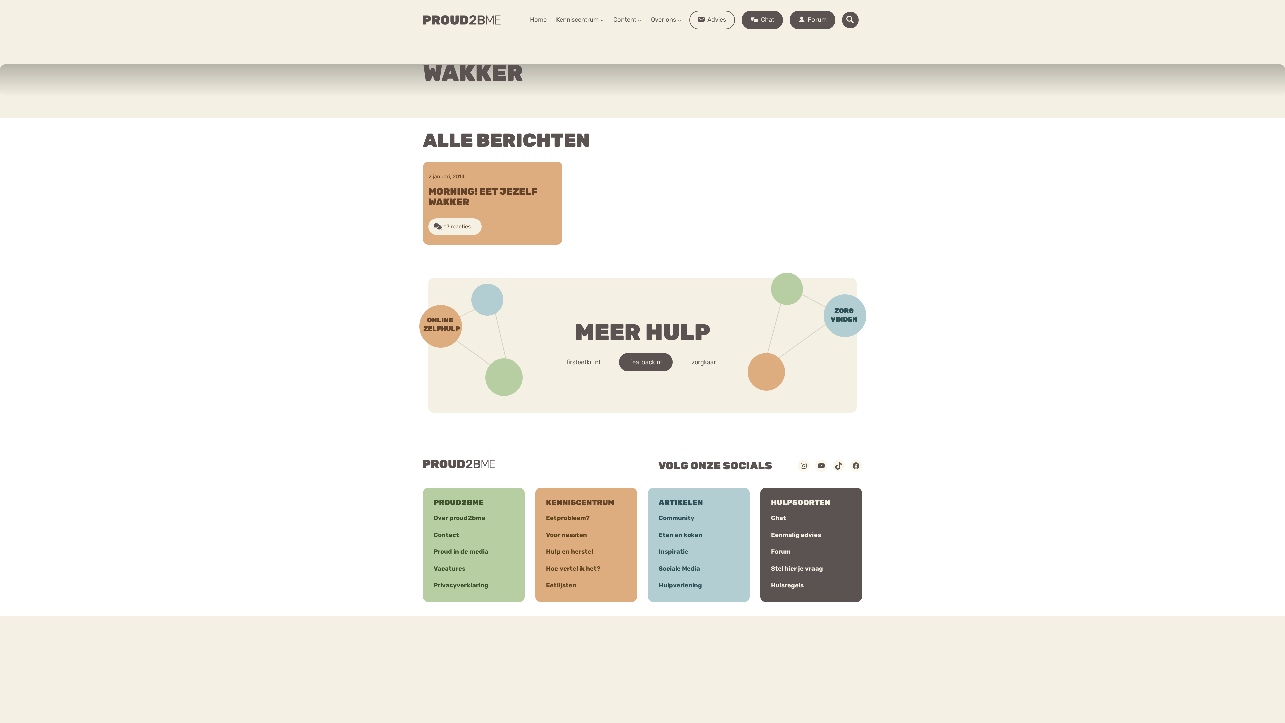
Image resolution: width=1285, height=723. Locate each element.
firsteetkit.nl (583, 362)
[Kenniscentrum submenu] (602, 20)
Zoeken (693, 40)
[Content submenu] (639, 20)
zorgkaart (705, 362)
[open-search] (850, 20)
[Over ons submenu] (679, 20)
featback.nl (646, 362)
